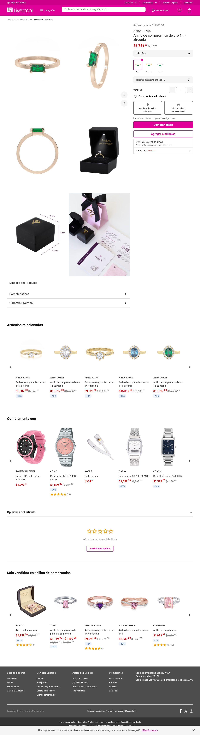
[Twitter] (186, 711)
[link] (31, 365)
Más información (150, 730)
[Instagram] (191, 711)
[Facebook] (181, 711)
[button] (10, 367)
